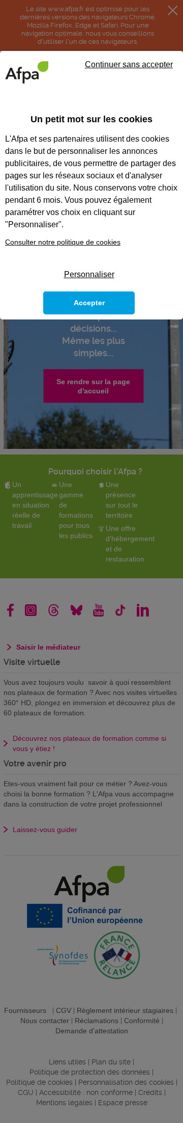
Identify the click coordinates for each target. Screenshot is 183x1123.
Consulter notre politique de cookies (62, 242)
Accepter (89, 303)
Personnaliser (89, 274)
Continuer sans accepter (129, 64)
